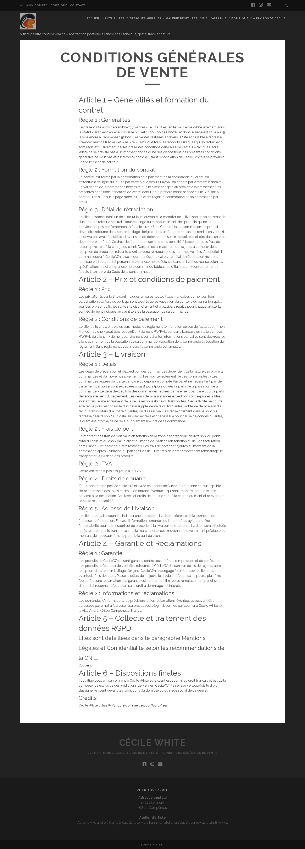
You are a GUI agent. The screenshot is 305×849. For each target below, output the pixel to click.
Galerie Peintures (182, 18)
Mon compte (37, 5)
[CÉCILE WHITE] (28, 27)
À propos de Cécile (269, 18)
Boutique (58, 5)
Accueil (93, 18)
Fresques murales (145, 18)
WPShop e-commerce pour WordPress (138, 705)
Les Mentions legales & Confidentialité (123, 752)
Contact (77, 5)
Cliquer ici (86, 665)
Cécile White (152, 743)
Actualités (114, 18)
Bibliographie (214, 18)
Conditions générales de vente (189, 752)
